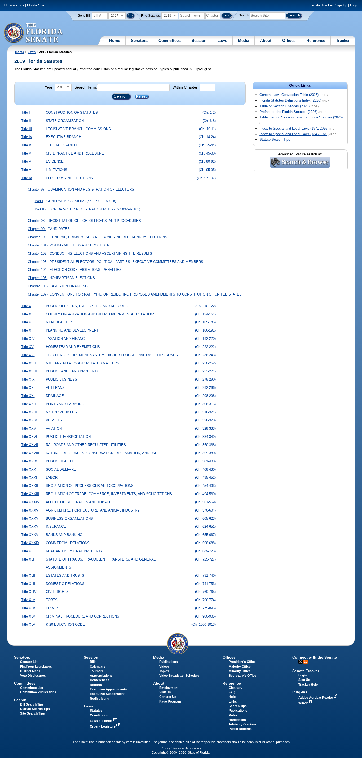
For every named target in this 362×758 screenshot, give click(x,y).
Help (232, 696)
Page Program (170, 701)
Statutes (96, 710)
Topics (164, 671)
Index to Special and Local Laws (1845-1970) (293, 134)
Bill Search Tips (32, 704)
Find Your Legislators (36, 666)
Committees (169, 40)
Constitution (99, 715)
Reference (315, 40)
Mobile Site (35, 5)
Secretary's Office (242, 675)
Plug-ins (299, 692)
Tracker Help (308, 684)
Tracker (343, 40)
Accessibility (193, 748)
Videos (164, 666)
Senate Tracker (305, 671)
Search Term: (85, 87)
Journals (96, 671)
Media (243, 40)
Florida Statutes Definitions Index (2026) (290, 100)
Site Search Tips (32, 713)
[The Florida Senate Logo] (33, 33)
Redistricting (99, 698)
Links (233, 701)
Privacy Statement (172, 748)
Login (354, 5)
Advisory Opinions (243, 724)
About (265, 40)
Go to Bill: (84, 15)
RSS (305, 662)
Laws (222, 40)
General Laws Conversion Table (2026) (289, 95)
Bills (93, 661)
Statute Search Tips (274, 140)
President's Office (242, 661)
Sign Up (341, 5)
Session (199, 40)
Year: (49, 87)
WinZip (303, 703)
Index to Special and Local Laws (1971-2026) (293, 128)
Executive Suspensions (107, 693)
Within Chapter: (185, 87)
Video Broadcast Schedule (179, 675)
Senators (139, 40)
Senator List (29, 661)
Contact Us (167, 696)
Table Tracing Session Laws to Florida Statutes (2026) (301, 117)
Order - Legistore (103, 726)
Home (114, 40)
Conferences (99, 680)
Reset (141, 96)
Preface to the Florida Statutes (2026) (288, 112)
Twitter (300, 662)
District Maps (30, 671)
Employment (168, 687)
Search (244, 15)
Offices (288, 40)
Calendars (97, 666)
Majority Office (240, 666)
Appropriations (101, 675)
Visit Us (165, 692)
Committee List (31, 687)
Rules (233, 715)
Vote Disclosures (33, 675)
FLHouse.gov (14, 5)
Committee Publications (38, 692)
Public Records (240, 728)
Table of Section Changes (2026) (284, 106)
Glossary (235, 687)
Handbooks (237, 719)
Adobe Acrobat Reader (316, 697)
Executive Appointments (108, 689)
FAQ (232, 692)
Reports (96, 684)
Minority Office (240, 671)
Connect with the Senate (314, 657)
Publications (168, 661)
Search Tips (238, 706)
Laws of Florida (101, 720)
